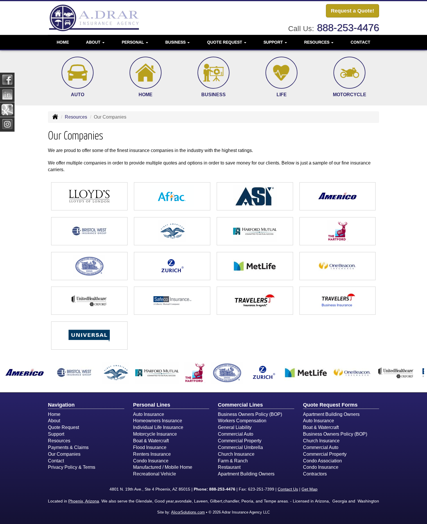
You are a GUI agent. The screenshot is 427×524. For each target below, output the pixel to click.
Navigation (61, 405)
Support (56, 434)
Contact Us (288, 489)
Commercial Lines (240, 405)
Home (63, 42)
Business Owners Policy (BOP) (250, 414)
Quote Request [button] (225, 42)
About (54, 420)
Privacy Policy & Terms (71, 467)
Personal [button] (133, 42)
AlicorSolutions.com (188, 512)
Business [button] (176, 42)
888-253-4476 (348, 27)
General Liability (235, 427)
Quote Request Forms (330, 405)
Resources (76, 117)
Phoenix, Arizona (83, 501)
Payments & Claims (68, 447)
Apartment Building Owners (246, 473)
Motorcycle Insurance (155, 434)
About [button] (94, 42)
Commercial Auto (235, 434)
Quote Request (63, 427)
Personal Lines (151, 405)
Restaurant (229, 467)
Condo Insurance (150, 460)
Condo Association (322, 460)
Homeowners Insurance (157, 420)
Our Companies (64, 454)
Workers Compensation (242, 420)
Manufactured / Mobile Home (162, 467)
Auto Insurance (148, 414)
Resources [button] (317, 42)
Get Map (309, 489)
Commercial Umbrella (240, 447)
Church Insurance (236, 454)
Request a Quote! (352, 11)
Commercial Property (239, 440)
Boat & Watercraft (151, 440)
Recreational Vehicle (154, 473)
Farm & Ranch (233, 460)
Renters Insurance (152, 454)
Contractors (315, 473)
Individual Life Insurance (158, 427)
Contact (360, 42)
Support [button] (273, 42)
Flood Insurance (149, 447)
